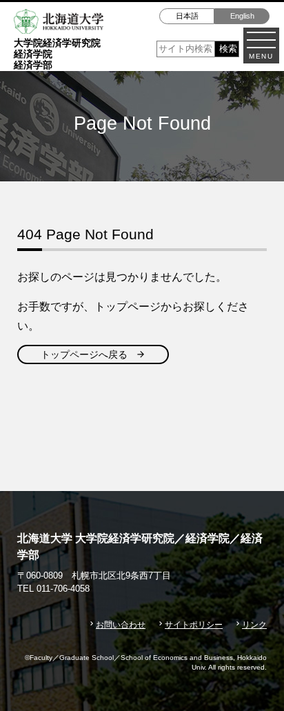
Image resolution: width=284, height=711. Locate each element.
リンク (254, 625)
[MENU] (261, 40)
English (242, 16)
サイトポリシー (194, 625)
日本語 (187, 16)
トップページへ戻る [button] (84, 354)
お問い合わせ (120, 625)
